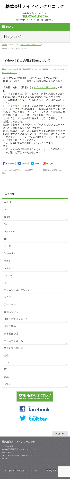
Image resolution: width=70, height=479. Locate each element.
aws (6, 209)
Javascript (9, 253)
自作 (6, 355)
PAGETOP (60, 434)
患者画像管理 (11, 333)
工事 (8, 362)
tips (6, 282)
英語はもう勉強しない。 (55, 170)
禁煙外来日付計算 (13, 348)
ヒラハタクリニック (44, 87)
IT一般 (7, 246)
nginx (7, 260)
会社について (11, 311)
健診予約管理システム (16, 319)
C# (5, 224)
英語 (6, 369)
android (8, 202)
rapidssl (8, 275)
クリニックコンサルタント (18, 289)
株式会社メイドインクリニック (35, 6)
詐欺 (6, 376)
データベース (11, 304)
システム (8, 297)
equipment (9, 231)
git (5, 238)
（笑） (7, 383)
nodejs (7, 268)
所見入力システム (13, 340)
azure (7, 216)
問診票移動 (10, 326)
